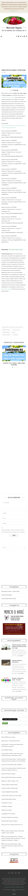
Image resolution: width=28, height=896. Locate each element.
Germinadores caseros (6, 802)
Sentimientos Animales (6, 806)
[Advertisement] (14, 54)
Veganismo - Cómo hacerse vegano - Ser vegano (18, 678)
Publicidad (17, 887)
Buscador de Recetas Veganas (8, 773)
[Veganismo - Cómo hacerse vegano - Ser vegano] (5, 680)
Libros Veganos (6, 329)
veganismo (15, 334)
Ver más (12, 10)
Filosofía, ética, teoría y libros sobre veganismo (14, 364)
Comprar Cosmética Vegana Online (9, 788)
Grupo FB (5, 723)
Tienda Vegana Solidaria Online (15, 249)
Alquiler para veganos (6, 810)
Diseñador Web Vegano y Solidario (9, 821)
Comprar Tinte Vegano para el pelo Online (11, 795)
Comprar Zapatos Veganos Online (9, 784)
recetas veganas (6, 334)
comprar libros (6, 332)
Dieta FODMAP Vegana (6, 750)
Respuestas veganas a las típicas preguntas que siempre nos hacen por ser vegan (19, 646)
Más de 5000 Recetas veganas (8, 737)
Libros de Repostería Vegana (9, 127)
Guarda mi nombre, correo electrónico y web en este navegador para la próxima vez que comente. (13, 531)
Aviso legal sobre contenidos (10, 887)
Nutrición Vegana (14, 27)
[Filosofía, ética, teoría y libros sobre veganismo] (14, 353)
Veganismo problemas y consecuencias (17, 661)
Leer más (20, 655)
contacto (22, 887)
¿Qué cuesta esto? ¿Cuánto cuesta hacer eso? (12, 824)
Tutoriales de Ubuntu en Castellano (9, 817)
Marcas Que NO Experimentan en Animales (11, 777)
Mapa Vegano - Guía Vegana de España (10, 740)
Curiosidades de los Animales (8, 813)
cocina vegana (15, 329)
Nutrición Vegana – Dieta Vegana (11, 878)
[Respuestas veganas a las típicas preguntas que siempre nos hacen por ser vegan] (5, 647)
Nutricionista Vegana (6, 289)
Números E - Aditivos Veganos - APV (10, 781)
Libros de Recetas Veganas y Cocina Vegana (12, 327)
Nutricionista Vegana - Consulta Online (10, 591)
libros (13, 332)
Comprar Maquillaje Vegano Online (9, 791)
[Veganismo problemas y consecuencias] (5, 663)
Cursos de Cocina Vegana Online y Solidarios (11, 764)
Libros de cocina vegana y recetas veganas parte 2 (13, 125)
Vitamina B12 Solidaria (6, 595)
